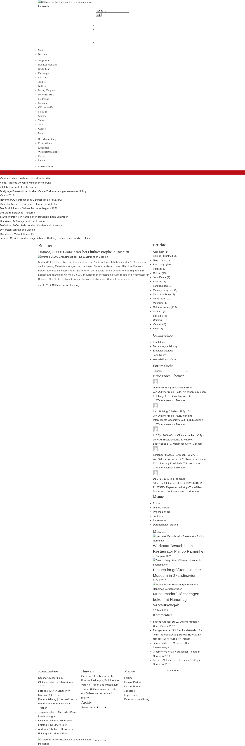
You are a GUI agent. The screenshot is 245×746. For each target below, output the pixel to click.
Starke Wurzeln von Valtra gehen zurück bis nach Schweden (34, 216)
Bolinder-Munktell (47, 64)
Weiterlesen (163, 400)
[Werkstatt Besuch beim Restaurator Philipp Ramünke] (180, 540)
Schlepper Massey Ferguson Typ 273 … (176, 454)
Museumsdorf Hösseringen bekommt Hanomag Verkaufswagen (176, 599)
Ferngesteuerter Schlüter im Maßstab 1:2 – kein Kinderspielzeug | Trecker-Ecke (56, 695)
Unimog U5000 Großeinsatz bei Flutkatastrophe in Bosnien (83, 252)
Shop (40, 133)
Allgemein (43, 60)
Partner (42, 160)
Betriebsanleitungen (48, 139)
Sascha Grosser (162, 621)
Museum (42, 103)
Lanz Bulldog (160, 285)
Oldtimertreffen (46, 107)
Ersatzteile (43, 147)
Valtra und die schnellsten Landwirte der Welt (25, 178)
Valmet (41, 120)
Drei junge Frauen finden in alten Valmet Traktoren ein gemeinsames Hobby (43, 191)
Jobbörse (158, 516)
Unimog (42, 116)
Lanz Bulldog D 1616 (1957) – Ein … (174, 411)
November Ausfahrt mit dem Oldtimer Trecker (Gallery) (31, 199)
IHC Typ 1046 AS (162, 435)
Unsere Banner (45, 166)
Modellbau (43, 99)
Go (98, 14)
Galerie (42, 128)
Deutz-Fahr (44, 69)
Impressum (159, 520)
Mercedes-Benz (46, 94)
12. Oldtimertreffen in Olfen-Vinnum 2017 (56, 682)
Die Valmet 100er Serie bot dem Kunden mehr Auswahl (31, 225)
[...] (133, 279)
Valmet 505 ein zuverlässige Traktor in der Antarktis (29, 204)
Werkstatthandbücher (48, 152)
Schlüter (157, 311)
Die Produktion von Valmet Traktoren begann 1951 (28, 208)
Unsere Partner (161, 507)
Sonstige (42, 111)
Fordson (42, 77)
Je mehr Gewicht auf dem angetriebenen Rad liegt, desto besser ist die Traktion (45, 238)
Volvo (41, 124)
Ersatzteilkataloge (163, 350)
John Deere (44, 82)
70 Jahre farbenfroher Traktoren (18, 187)
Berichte (42, 54)
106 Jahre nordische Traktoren (17, 212)
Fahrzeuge (43, 73)
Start (40, 50)
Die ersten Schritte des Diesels (17, 229)
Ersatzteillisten (45, 143)
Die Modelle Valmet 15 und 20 (17, 234)
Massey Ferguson (47, 90)
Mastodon (173, 670)
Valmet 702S (7, 195)
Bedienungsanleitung (165, 346)
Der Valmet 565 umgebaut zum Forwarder (24, 221)
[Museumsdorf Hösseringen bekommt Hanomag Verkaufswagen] (180, 588)
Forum (41, 156)
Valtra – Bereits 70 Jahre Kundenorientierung (25, 182)
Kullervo (42, 86)
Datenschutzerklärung (165, 524)
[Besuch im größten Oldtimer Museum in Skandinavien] (180, 564)
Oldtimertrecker (166, 391)
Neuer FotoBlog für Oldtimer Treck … (174, 387)
